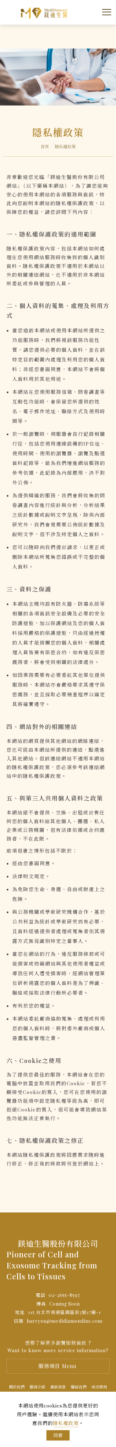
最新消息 (58, 1386)
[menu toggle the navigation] (105, 12)
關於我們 (16, 1386)
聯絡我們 (78, 1386)
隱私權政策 (66, 1423)
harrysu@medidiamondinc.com (64, 1321)
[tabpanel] (58, 77)
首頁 (45, 146)
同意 (58, 1435)
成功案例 (99, 1386)
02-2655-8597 (64, 1295)
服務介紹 (37, 1386)
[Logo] (45, 11)
